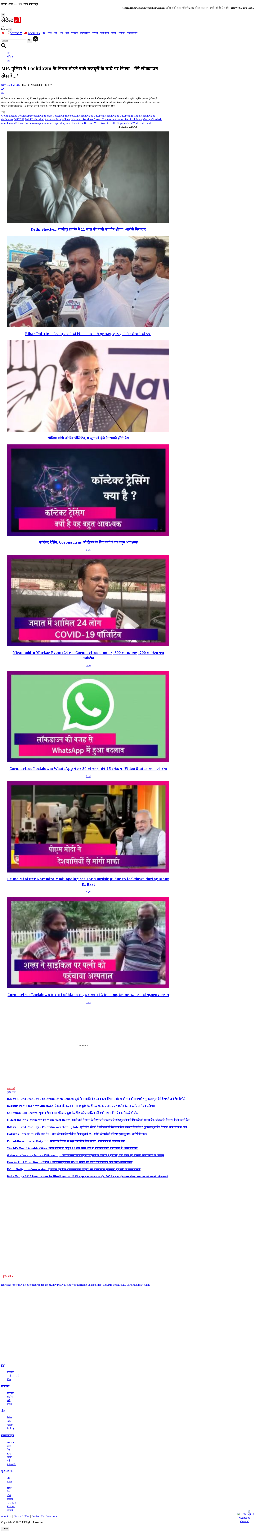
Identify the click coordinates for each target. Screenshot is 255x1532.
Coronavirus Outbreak (91, 116)
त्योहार (9, 1457)
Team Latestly (12, 85)
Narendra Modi (42, 1285)
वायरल (95, 33)
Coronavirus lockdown (66, 116)
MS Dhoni (114, 1285)
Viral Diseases (86, 123)
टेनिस (9, 1422)
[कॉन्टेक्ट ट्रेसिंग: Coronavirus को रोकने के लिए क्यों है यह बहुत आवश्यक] (88, 535)
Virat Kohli (103, 1285)
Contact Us (38, 1517)
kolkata (66, 120)
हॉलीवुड (10, 1397)
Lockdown (136, 120)
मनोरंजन (74, 33)
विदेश (50, 33)
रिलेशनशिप (11, 1465)
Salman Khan (142, 1285)
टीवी (8, 1401)
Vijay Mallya (58, 1285)
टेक (55, 33)
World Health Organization (116, 123)
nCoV (14, 123)
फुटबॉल (10, 1425)
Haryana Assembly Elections (17, 1285)
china (14, 116)
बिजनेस (122, 33)
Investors (51, 1517)
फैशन (9, 1450)
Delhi (28, 120)
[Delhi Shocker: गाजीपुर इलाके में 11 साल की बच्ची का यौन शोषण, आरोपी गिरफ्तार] (88, 222)
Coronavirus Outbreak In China (122, 116)
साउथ (9, 1404)
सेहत (9, 1454)
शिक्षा (9, 1380)
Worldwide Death (142, 123)
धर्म (8, 1461)
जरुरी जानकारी (13, 1376)
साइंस (9, 1482)
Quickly (16, 34)
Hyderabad (37, 120)
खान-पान (10, 1443)
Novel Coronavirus (28, 123)
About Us (6, 1517)
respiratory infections (65, 123)
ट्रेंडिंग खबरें (11, 1092)
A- (2, 93)
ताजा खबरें (11, 1089)
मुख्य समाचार (132, 33)
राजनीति (10, 1372)
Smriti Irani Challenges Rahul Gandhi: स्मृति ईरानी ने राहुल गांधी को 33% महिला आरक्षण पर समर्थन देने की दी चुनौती (119, 8)
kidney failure (53, 120)
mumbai (6, 123)
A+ (2, 89)
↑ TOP (5, 1528)
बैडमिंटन (10, 1429)
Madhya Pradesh (152, 120)
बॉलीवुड (10, 1393)
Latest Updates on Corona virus (112, 120)
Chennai (5, 116)
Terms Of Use (21, 1517)
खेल (67, 33)
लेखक (9, 1478)
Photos (11, 1507)
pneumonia (45, 123)
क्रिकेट (9, 1418)
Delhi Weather (73, 1285)
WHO (97, 123)
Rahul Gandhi (127, 1285)
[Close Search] (35, 39)
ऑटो (61, 33)
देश (44, 33)
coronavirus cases (42, 116)
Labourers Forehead (82, 120)
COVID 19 (19, 120)
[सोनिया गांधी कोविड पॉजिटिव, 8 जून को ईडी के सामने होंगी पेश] (88, 431)
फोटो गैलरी (104, 33)
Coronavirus (25, 116)
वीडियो (113, 33)
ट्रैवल (9, 1446)
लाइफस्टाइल (85, 33)
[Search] (2, 26)
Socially (34, 34)
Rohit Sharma (89, 1285)
